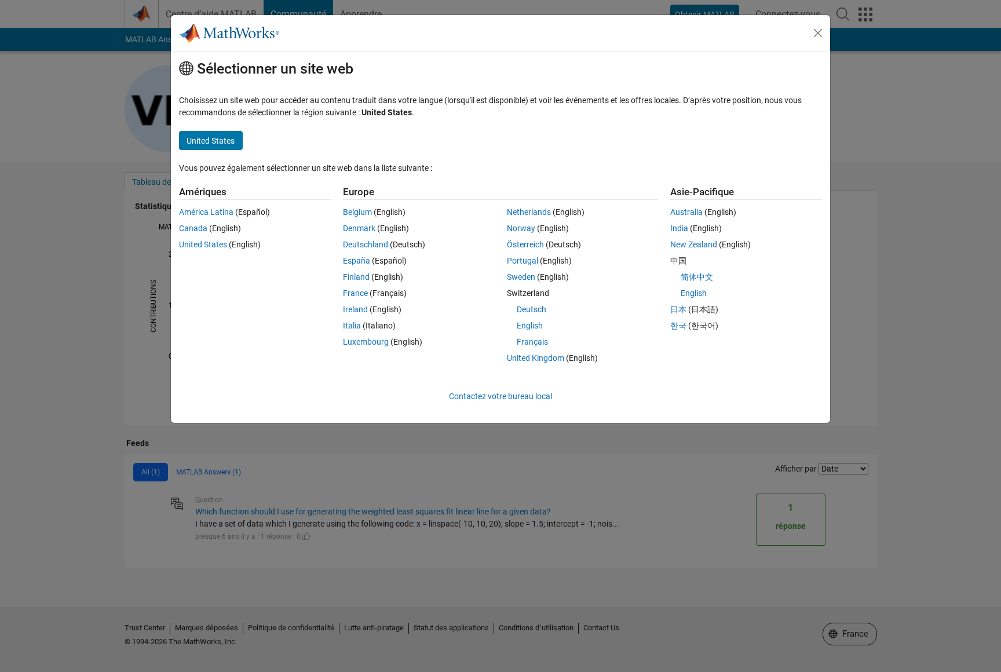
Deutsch (531, 309)
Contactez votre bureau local (500, 396)
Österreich (525, 244)
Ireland (355, 309)
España (356, 260)
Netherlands (529, 212)
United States (203, 244)
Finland (356, 277)
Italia (352, 325)
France (355, 293)
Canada (193, 228)
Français (532, 341)
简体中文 (697, 277)
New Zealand (693, 244)
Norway (521, 228)
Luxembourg (366, 341)
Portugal (522, 260)
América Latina (206, 212)
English (530, 325)
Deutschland (365, 244)
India (679, 228)
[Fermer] (818, 33)
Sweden (521, 277)
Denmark (359, 228)
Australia (686, 212)
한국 (678, 325)
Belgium (357, 212)
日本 (678, 309)
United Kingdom (535, 358)
